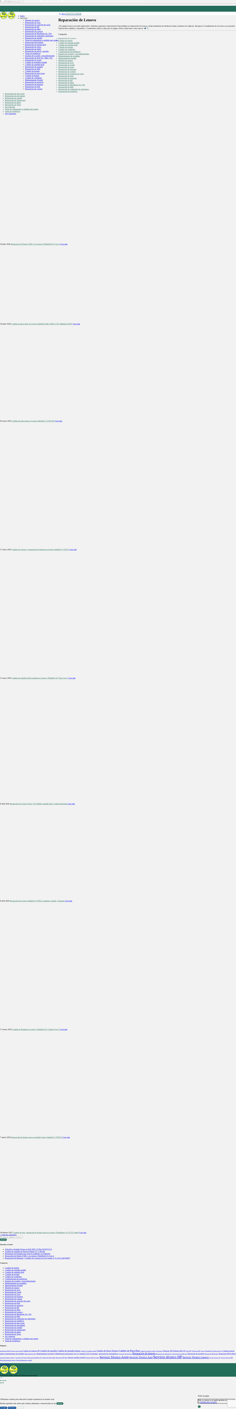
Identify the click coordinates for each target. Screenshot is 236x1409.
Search (3, 1240)
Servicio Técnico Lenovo (195, 1357)
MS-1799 (76, 1354)
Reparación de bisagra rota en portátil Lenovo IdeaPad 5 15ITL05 (36, 1137)
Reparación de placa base (35, 73)
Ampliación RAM (5, 1351)
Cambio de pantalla (48, 1351)
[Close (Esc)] (1, 1380)
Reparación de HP (32, 27)
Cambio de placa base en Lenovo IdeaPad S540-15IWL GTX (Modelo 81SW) (41, 324)
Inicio (22, 16)
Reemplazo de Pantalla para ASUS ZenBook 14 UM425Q (27, 1254)
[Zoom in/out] (5, 1380)
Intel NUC (189, 1351)
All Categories (10, 114)
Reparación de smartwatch (15, 100)
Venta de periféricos (32, 53)
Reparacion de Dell (32, 87)
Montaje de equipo (32, 20)
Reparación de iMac (33, 29)
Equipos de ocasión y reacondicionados (73, 54)
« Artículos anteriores (8, 1235)
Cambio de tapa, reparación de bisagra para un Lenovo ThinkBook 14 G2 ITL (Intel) (46, 1233)
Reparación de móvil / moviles (37, 51)
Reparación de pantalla (34, 67)
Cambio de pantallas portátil (36, 62)
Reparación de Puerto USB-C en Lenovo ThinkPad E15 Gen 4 (35, 244)
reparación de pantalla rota (179, 1354)
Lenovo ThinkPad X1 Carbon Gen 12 (211, 1351)
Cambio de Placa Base (129, 1350)
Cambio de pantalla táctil (34, 65)
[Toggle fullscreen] (3, 1380)
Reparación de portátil (33, 38)
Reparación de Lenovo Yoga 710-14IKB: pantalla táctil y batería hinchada (38, 804)
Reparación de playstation (15, 96)
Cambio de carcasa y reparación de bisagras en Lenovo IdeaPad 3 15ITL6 (40, 549)
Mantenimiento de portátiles (69, 56)
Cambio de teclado (32, 71)
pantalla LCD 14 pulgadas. (89, 1354)
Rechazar (12, 1408)
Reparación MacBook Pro (34, 1357)
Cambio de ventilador (33, 78)
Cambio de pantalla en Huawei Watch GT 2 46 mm (25, 1251)
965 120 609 (18, 1)
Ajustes (20, 1408)
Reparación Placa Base (49, 1357)
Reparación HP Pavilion (211, 1354)
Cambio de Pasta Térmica (107, 1351)
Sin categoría (10, 107)
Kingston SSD (196, 1351)
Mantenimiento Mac (30, 1354)
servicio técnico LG (214, 1357)
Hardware (166, 1351)
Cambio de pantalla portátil (68, 43)
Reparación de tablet (33, 49)
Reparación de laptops (143, 1353)
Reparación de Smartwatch (35, 45)
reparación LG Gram (21, 1357)
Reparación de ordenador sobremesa (39, 36)
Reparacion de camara (33, 89)
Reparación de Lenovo (34, 31)
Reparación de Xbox (33, 47)
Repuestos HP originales (92, 1357)
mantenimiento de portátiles (14, 1354)
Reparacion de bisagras (34, 84)
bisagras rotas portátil (17, 1351)
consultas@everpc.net (50, 1)
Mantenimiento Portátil (34, 80)
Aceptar (3, 1408)
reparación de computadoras (108, 1354)
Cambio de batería (32, 76)
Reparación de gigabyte (34, 82)
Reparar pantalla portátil (76, 1357)
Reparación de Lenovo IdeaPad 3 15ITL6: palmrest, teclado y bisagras (37, 901)
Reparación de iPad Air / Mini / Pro (38, 58)
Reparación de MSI (32, 69)
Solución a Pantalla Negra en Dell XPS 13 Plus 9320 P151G (28, 1249)
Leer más (63, 244)
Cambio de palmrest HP (31, 1351)
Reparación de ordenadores (163, 1354)
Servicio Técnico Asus (141, 1357)
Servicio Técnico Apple (114, 1357)
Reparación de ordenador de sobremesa (73, 89)
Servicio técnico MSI (227, 1357)
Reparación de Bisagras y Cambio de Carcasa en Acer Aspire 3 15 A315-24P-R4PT (37, 1258)
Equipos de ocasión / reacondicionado (39, 56)
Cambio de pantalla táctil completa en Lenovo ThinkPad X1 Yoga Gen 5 (40, 678)
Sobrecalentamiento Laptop (8, 1360)
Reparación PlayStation (34, 42)
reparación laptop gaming (7, 1357)
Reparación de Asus (33, 23)
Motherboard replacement (64, 1354)
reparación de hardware (125, 1354)
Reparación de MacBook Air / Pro (38, 34)
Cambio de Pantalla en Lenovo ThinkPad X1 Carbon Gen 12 (36, 1029)
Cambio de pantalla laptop (69, 1351)
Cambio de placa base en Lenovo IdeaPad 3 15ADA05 (33, 421)
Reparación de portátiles (196, 1354)
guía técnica (159, 1351)
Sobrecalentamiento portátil (24, 1360)
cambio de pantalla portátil (88, 1351)
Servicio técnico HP (167, 1357)
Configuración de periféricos (69, 52)
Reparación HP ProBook (227, 1354)
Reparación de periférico (67, 91)
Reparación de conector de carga (37, 25)
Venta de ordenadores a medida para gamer (41, 40)
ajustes (59, 1403)
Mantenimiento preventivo (46, 1354)
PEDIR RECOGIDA (208, 1402)
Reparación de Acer (66, 63)
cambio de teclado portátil (147, 1351)
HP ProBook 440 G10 (177, 1351)
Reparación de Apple (33, 60)
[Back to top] (1, 1378)
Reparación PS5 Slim (62, 1357)
